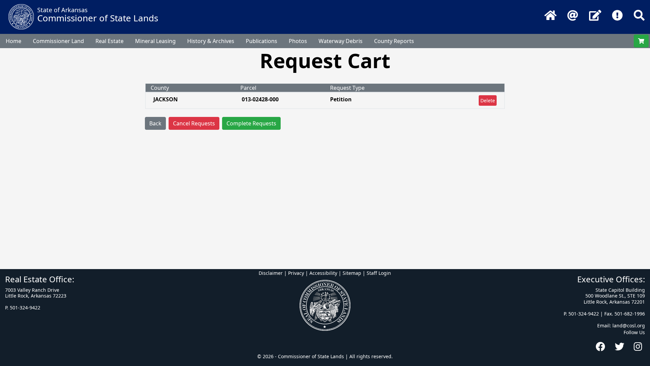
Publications (261, 41)
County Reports (394, 41)
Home (13, 41)
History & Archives (210, 41)
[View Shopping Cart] (641, 41)
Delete (487, 100)
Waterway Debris (341, 41)
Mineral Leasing (155, 41)
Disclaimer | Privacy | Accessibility (298, 273)
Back (155, 123)
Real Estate (109, 41)
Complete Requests (251, 123)
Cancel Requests (194, 123)
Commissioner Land (58, 41)
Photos (298, 41)
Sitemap (352, 273)
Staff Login (379, 273)
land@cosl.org (628, 325)
